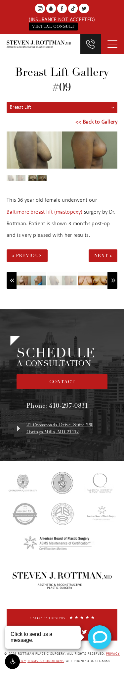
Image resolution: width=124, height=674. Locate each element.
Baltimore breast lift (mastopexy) (45, 212)
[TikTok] (73, 8)
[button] (12, 661)
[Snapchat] (51, 8)
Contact (62, 382)
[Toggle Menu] (112, 44)
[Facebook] (62, 8)
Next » (103, 255)
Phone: (57, 405)
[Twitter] (84, 8)
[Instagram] (40, 8)
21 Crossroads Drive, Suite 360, (60, 428)
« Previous (27, 255)
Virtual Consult (53, 26)
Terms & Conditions (45, 661)
